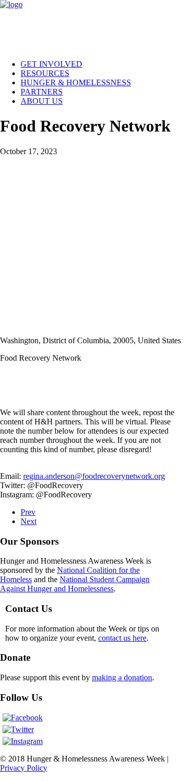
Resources (45, 73)
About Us (42, 101)
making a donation (122, 677)
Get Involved (51, 64)
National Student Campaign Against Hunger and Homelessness (75, 584)
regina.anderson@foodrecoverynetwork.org (94, 476)
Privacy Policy (23, 768)
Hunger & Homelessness (76, 82)
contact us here (122, 638)
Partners (42, 91)
